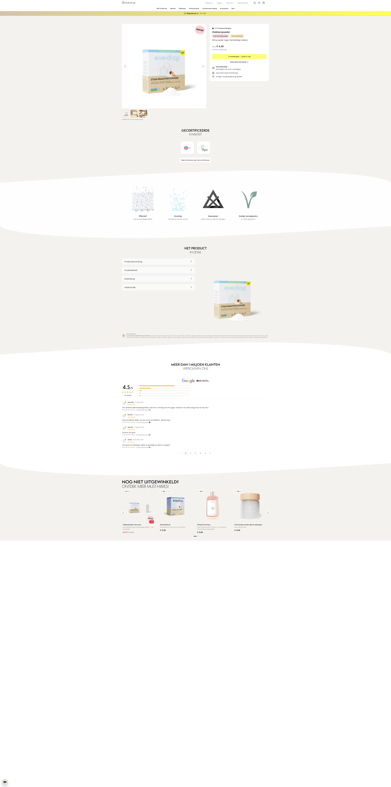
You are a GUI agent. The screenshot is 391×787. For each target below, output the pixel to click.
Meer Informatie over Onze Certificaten (195, 160)
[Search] (254, 3)
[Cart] (263, 3)
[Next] (125, 66)
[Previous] (203, 66)
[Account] (259, 3)
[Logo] (128, 3)
